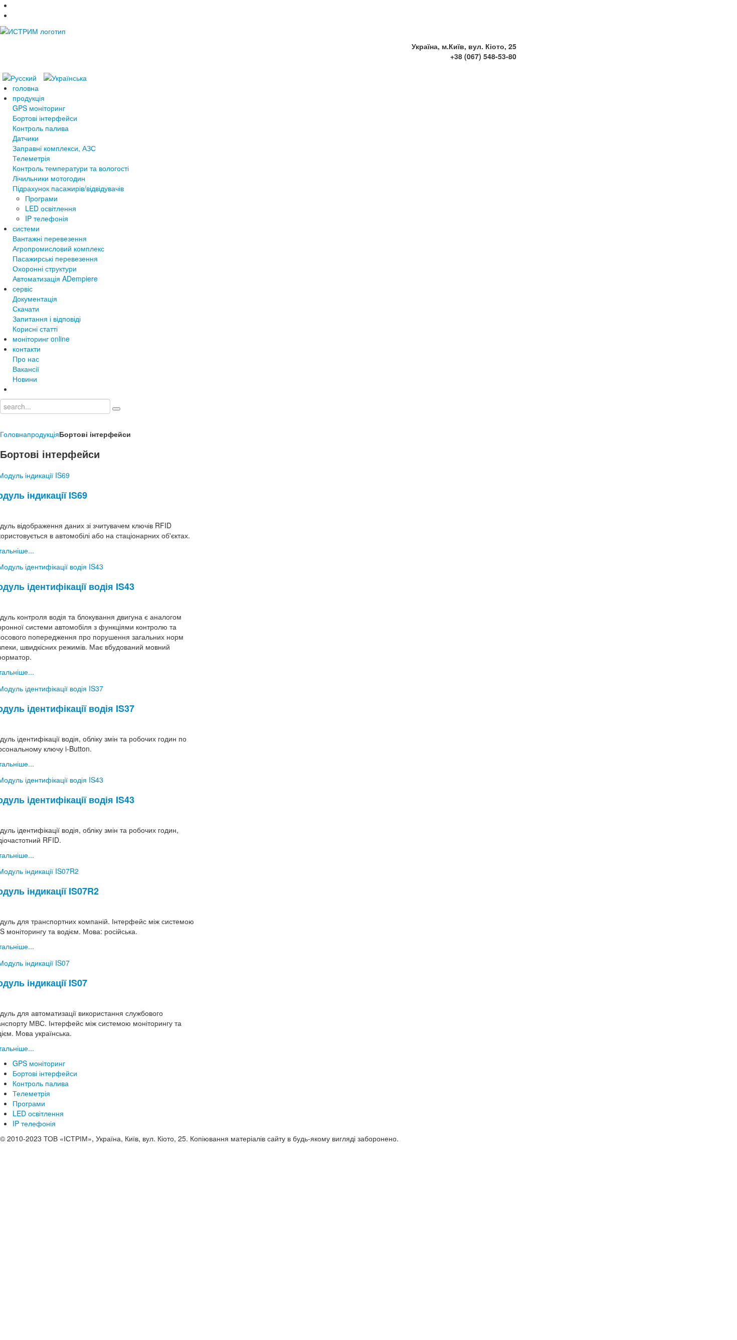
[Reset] (116, 408)
